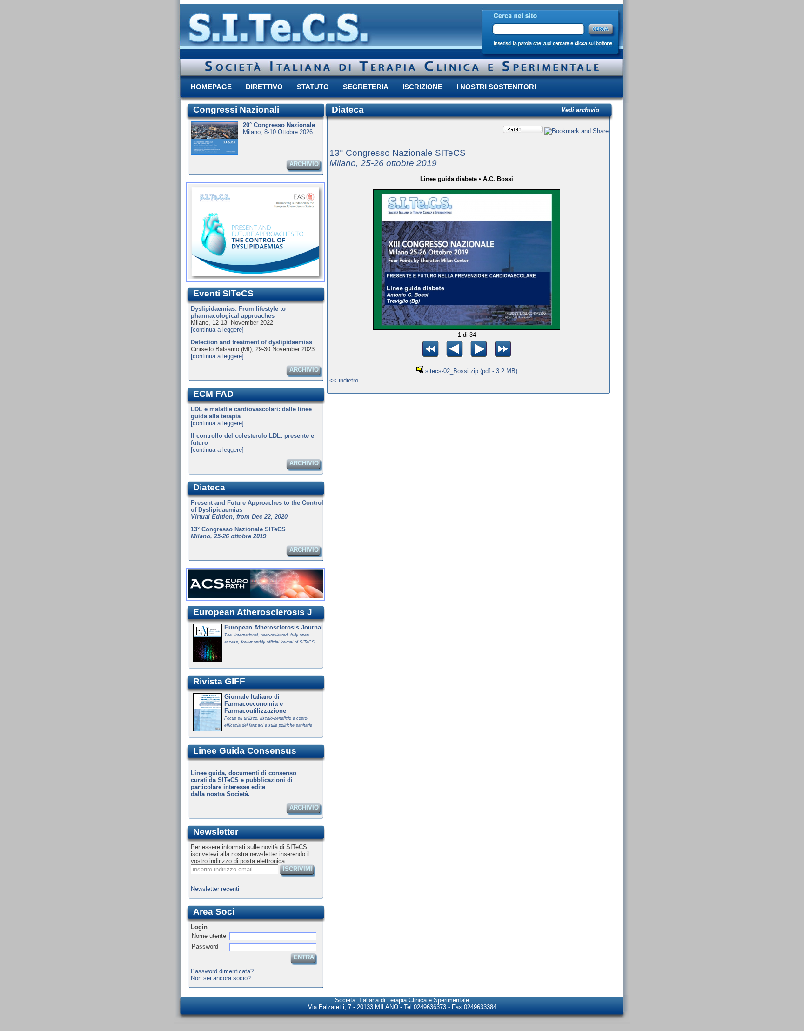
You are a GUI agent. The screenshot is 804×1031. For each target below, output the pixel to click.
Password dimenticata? (222, 971)
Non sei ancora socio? (221, 978)
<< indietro (343, 380)
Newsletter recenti (215, 888)
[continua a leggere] (217, 329)
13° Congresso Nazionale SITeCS (397, 158)
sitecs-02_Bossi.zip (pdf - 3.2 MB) (471, 371)
